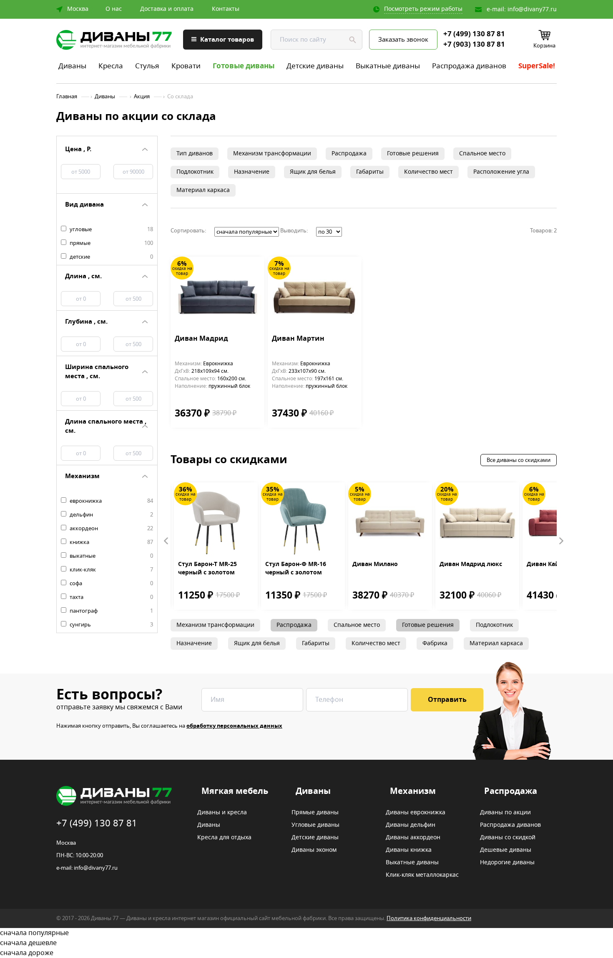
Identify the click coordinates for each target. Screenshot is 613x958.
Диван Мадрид (201, 339)
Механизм (413, 791)
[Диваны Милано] (390, 521)
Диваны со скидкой (507, 837)
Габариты (370, 171)
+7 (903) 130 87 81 (474, 44)
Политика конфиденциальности (429, 918)
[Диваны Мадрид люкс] (477, 521)
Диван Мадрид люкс (471, 564)
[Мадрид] (217, 295)
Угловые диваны (315, 825)
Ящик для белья (313, 171)
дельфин (110, 515)
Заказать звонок (403, 39)
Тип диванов (194, 153)
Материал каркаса (203, 190)
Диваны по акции (505, 812)
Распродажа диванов (469, 66)
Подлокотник (195, 171)
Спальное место (482, 153)
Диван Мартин (298, 339)
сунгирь (110, 625)
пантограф (110, 611)
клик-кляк (110, 570)
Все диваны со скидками (518, 460)
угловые (110, 229)
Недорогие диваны (507, 862)
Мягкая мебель (234, 791)
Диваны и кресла (222, 812)
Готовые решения (413, 153)
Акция (142, 96)
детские (110, 257)
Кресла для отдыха (224, 837)
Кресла (110, 66)
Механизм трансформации (272, 153)
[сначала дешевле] (306, 943)
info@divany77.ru (532, 9)
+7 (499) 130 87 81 (474, 34)
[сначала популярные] (306, 933)
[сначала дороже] (306, 953)
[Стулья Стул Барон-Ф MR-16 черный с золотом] (303, 521)
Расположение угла (501, 171)
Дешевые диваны (505, 850)
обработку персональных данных (234, 726)
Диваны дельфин (410, 825)
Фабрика (434, 643)
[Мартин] (315, 295)
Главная (66, 96)
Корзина (544, 46)
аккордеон (110, 528)
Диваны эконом (314, 850)
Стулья (147, 66)
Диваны (72, 66)
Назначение (251, 171)
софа (110, 583)
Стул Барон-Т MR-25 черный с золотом (207, 568)
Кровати (186, 66)
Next (561, 541)
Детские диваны (315, 66)
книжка (110, 542)
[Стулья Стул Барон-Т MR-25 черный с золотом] (216, 521)
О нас (114, 9)
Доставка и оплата (166, 9)
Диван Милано (375, 564)
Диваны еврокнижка (415, 812)
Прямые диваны (315, 812)
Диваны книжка (409, 850)
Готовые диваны (243, 66)
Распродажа (349, 153)
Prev (166, 541)
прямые (110, 243)
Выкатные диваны (388, 66)
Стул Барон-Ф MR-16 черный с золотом (295, 568)
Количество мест (428, 171)
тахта (110, 597)
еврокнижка (110, 501)
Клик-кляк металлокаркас (422, 875)
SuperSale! (536, 66)
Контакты (225, 9)
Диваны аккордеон (413, 837)
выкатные (110, 556)
